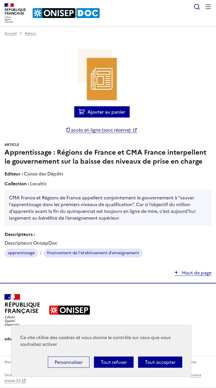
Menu (208, 6)
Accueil (10, 33)
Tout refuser (114, 362)
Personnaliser (69, 362)
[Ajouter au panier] (83, 112)
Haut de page (196, 272)
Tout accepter (160, 362)
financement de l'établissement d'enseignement (93, 253)
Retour (30, 33)
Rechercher (196, 6)
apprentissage (21, 253)
